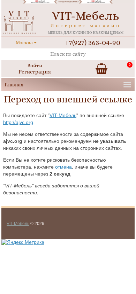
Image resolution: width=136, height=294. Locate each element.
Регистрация (34, 72)
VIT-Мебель (63, 115)
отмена (63, 167)
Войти (34, 65)
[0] (101, 68)
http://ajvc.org (18, 122)
